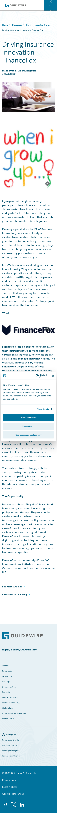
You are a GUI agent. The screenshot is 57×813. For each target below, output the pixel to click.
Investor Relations (10, 697)
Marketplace (7, 708)
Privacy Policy (9, 780)
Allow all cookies (28, 417)
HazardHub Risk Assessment (14, 713)
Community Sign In (10, 739)
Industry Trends (42, 24)
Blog (28, 24)
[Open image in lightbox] (28, 159)
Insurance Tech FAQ (10, 702)
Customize (27, 426)
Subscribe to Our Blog (14, 594)
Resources (17, 24)
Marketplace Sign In (10, 750)
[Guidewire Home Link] (22, 635)
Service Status (8, 718)
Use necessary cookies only (29, 435)
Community (7, 671)
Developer (6, 681)
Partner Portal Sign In (11, 755)
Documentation (9, 686)
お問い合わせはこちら (49, 5)
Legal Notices (9, 787)
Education (6, 692)
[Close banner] (53, 376)
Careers (5, 665)
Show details (43, 409)
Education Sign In (9, 745)
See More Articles (12, 586)
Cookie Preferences (13, 793)
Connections (7, 676)
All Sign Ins (11, 734)
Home (5, 24)
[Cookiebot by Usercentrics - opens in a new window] (36, 376)
